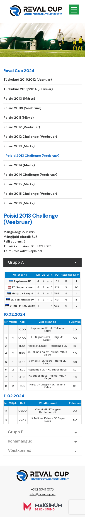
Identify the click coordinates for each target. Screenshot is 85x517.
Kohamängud (20, 441)
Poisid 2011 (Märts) (18, 117)
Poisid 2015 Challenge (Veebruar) (30, 194)
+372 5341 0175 (42, 489)
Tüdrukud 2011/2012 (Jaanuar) (27, 79)
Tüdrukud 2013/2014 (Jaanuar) (28, 89)
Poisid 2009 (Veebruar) (22, 108)
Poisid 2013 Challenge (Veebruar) (32, 156)
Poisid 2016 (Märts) (19, 203)
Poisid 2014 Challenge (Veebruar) (30, 175)
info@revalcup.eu (43, 494)
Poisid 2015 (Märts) (19, 184)
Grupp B (15, 432)
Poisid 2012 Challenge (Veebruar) (30, 137)
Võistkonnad (19, 450)
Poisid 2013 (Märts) (19, 146)
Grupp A (16, 262)
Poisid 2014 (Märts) (19, 165)
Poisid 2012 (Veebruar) (21, 127)
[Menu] (74, 9)
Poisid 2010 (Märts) (19, 98)
